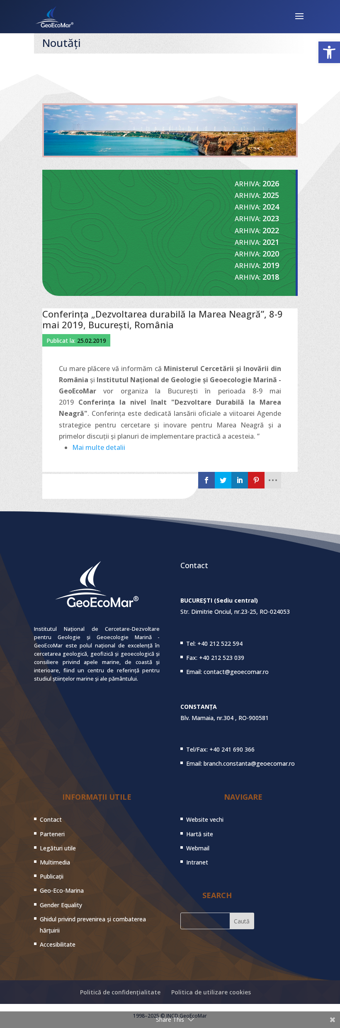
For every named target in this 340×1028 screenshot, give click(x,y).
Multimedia (55, 862)
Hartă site (199, 834)
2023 (270, 218)
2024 (270, 207)
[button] (329, 52)
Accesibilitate (57, 944)
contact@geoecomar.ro (236, 672)
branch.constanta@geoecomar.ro (249, 763)
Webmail (197, 848)
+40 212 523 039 (221, 658)
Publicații (51, 876)
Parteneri (52, 834)
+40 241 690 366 (232, 749)
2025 (270, 195)
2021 (270, 242)
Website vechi (204, 819)
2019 (270, 265)
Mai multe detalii (98, 447)
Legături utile (58, 848)
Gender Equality (61, 905)
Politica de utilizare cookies (211, 992)
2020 (270, 254)
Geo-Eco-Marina (62, 890)
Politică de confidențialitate (120, 992)
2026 (270, 183)
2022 (270, 230)
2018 (270, 277)
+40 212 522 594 (220, 643)
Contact (51, 819)
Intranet (197, 862)
